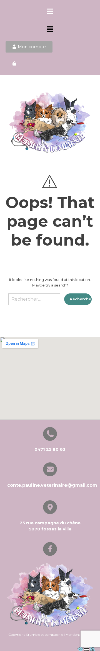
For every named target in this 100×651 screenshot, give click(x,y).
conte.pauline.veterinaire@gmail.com (52, 485)
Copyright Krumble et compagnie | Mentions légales (50, 634)
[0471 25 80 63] (50, 434)
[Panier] (14, 63)
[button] (50, 12)
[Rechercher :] (34, 301)
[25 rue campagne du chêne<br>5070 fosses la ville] (50, 507)
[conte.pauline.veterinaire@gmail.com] (50, 469)
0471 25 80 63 (50, 449)
